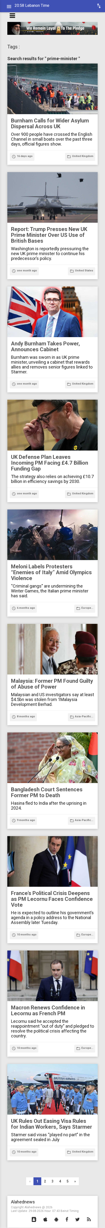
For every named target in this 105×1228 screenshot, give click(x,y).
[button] (34, 1219)
